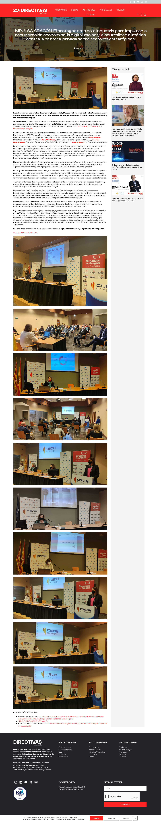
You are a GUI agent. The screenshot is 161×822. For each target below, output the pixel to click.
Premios (62, 754)
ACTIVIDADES (98, 742)
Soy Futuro (123, 747)
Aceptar (96, 818)
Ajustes (126, 818)
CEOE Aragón (84, 126)
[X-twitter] (142, 2)
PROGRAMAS (128, 742)
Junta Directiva (65, 750)
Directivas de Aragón (22, 129)
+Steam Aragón (125, 750)
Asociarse (63, 757)
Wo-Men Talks (95, 750)
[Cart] (145, 15)
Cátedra (122, 757)
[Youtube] (138, 2)
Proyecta (123, 752)
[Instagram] (130, 2)
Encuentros (94, 747)
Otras (91, 757)
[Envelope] (36, 782)
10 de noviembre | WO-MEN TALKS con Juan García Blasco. (127, 200)
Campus (122, 754)
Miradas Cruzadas (97, 752)
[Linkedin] (134, 2)
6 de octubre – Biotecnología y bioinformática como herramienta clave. (127, 167)
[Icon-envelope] (146, 2)
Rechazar (111, 818)
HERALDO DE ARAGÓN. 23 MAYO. (33, 721)
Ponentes (93, 754)
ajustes (82, 819)
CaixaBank (95, 126)
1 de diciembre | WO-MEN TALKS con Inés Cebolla (126, 99)
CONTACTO (67, 782)
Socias (62, 752)
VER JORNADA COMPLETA (25, 233)
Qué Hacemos (65, 747)
